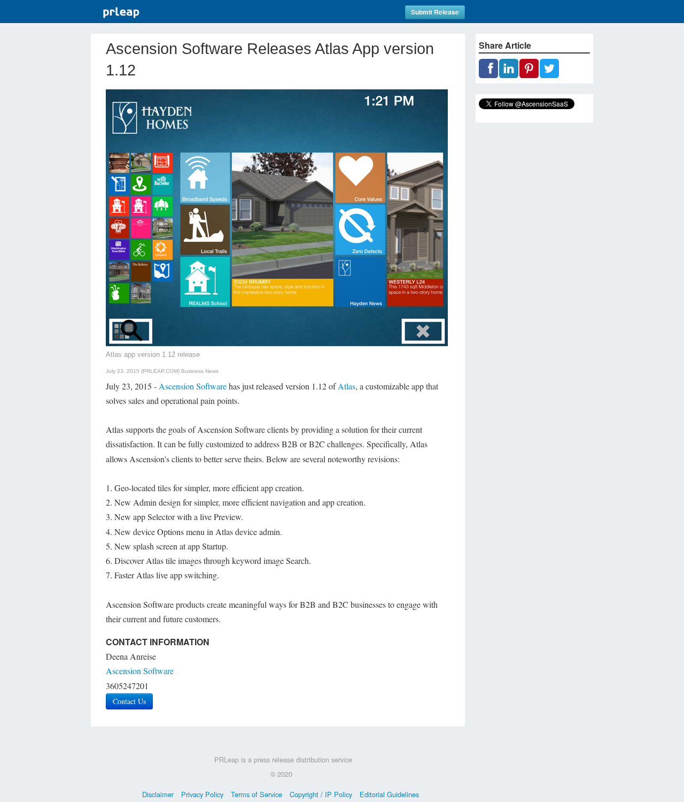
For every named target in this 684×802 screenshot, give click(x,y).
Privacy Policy (202, 794)
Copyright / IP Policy (321, 794)
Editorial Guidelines (389, 794)
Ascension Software (193, 386)
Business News (200, 371)
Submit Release (435, 12)
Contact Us (129, 701)
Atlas (346, 386)
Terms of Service (256, 794)
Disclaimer (158, 794)
